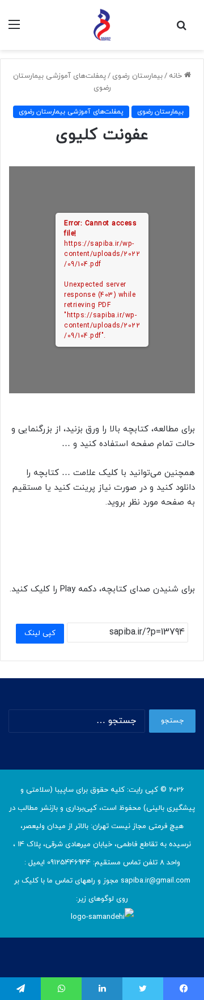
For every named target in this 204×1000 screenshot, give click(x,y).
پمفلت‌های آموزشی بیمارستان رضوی (71, 111)
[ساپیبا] (102, 25)
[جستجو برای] (181, 29)
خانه (176, 76)
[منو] (14, 29)
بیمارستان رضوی (137, 76)
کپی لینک (40, 633)
